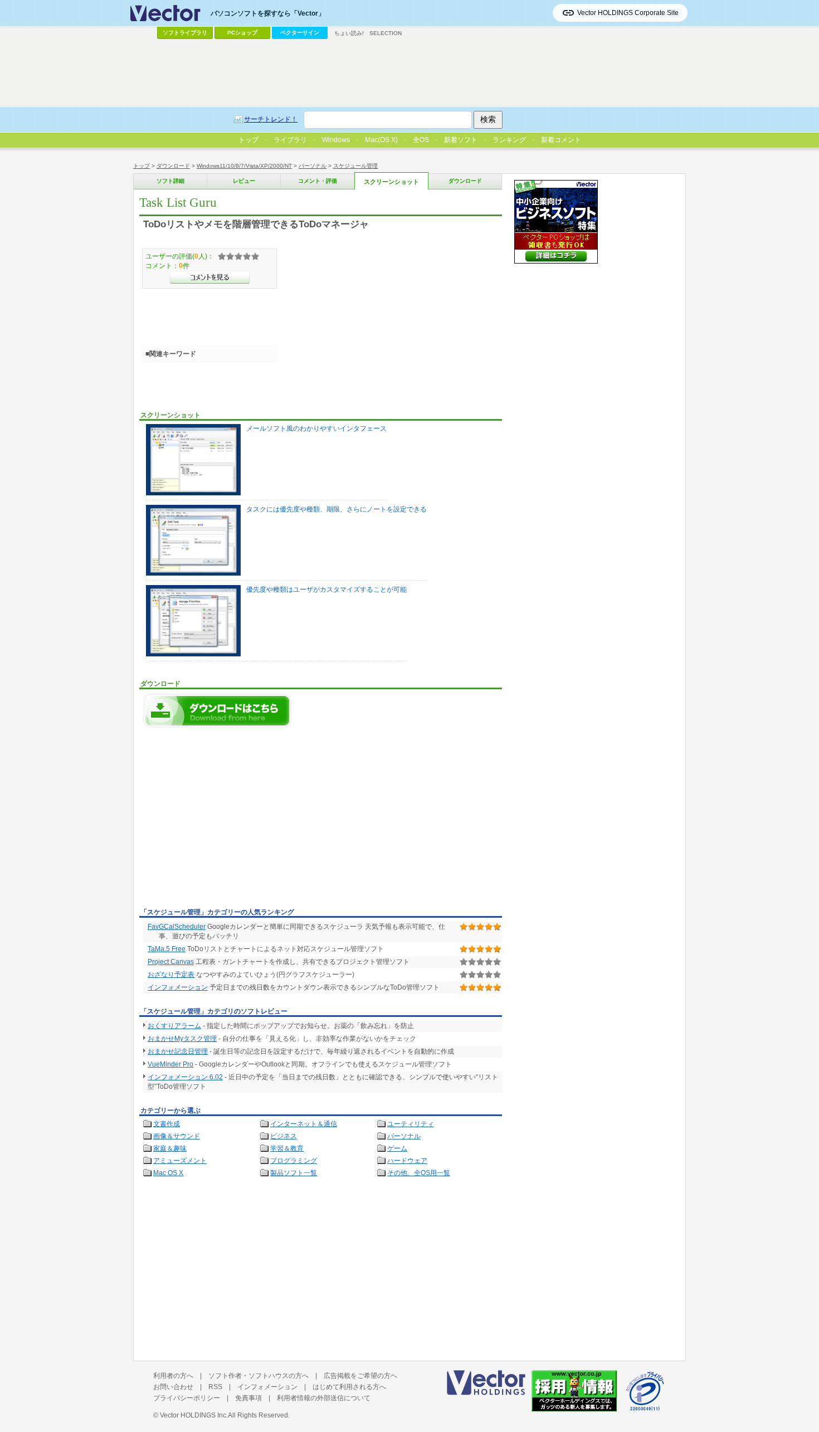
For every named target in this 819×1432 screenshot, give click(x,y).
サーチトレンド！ (271, 119)
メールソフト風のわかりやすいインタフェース (316, 428)
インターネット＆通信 (303, 1124)
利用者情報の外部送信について (323, 1398)
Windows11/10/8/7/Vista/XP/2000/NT (244, 166)
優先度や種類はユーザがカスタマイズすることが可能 (326, 589)
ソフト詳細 (170, 181)
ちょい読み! (349, 33)
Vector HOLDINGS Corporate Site (628, 13)
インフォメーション (178, 987)
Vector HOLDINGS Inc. (194, 1415)
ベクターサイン (299, 33)
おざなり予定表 (171, 974)
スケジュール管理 (355, 166)
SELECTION (385, 33)
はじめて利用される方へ (349, 1387)
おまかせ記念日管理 (178, 1051)
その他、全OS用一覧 (418, 1173)
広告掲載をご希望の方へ (360, 1376)
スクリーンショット (391, 181)
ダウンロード (173, 166)
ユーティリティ (410, 1124)
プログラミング (293, 1161)
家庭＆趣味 (170, 1148)
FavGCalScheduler (177, 927)
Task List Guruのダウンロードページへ (217, 711)
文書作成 (166, 1124)
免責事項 (248, 1398)
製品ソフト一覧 (293, 1173)
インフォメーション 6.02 (185, 1077)
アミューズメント (180, 1161)
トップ (141, 166)
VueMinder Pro (170, 1064)
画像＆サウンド (176, 1136)
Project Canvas (171, 962)
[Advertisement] (232, 821)
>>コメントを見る (209, 277)
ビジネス (283, 1136)
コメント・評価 (317, 181)
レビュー (244, 181)
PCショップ (242, 33)
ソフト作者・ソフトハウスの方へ (258, 1376)
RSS (215, 1387)
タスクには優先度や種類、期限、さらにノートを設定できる (336, 509)
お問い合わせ (173, 1387)
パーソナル (312, 166)
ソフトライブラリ (185, 33)
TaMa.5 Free (167, 949)
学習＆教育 (287, 1148)
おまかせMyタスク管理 (182, 1039)
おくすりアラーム (174, 1026)
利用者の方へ (173, 1376)
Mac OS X (168, 1173)
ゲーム (397, 1148)
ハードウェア (407, 1161)
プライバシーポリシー (186, 1398)
